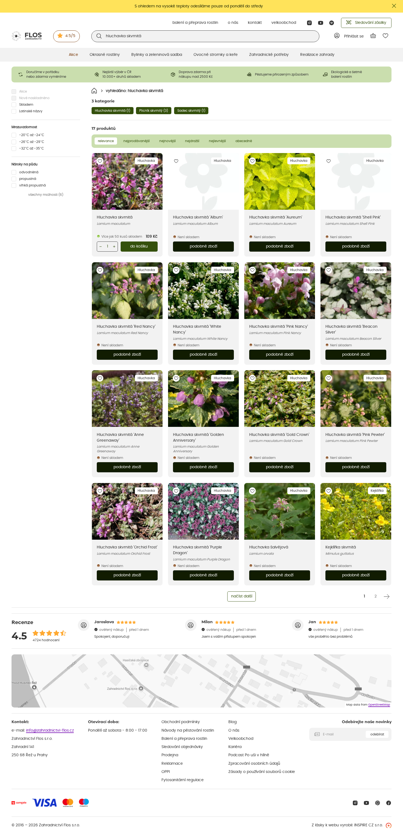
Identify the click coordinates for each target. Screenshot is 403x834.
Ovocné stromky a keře (216, 55)
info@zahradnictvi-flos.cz (50, 730)
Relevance (106, 141)
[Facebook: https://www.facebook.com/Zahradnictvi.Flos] (388, 803)
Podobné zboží (203, 246)
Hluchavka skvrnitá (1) (112, 110)
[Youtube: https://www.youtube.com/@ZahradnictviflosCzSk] (320, 22)
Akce (73, 55)
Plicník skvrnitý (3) (153, 110)
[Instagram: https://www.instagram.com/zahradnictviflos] (309, 22)
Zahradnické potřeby (269, 55)
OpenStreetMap (379, 704)
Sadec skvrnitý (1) (191, 110)
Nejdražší (192, 141)
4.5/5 (70, 36)
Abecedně (243, 141)
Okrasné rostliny (105, 55)
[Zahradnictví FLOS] (27, 36)
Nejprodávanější (136, 141)
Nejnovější (167, 141)
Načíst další (241, 596)
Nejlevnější (217, 141)
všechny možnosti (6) (45, 194)
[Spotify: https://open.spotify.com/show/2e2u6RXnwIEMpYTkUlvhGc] (331, 22)
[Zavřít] (394, 6)
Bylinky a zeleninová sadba (156, 55)
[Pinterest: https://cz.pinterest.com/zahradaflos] (377, 803)
